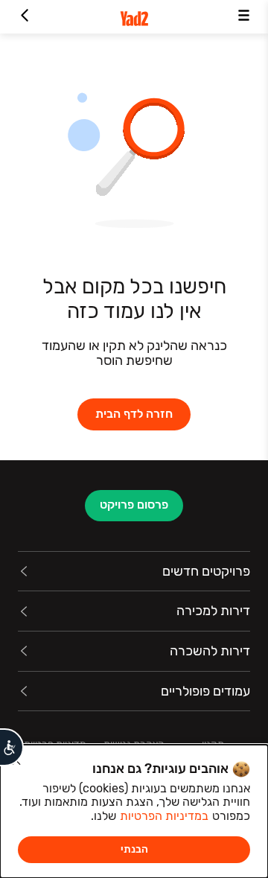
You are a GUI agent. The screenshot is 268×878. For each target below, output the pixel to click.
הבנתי (134, 849)
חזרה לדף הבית (134, 414)
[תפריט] (244, 17)
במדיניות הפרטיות (164, 816)
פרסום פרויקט (134, 504)
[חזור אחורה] (24, 17)
